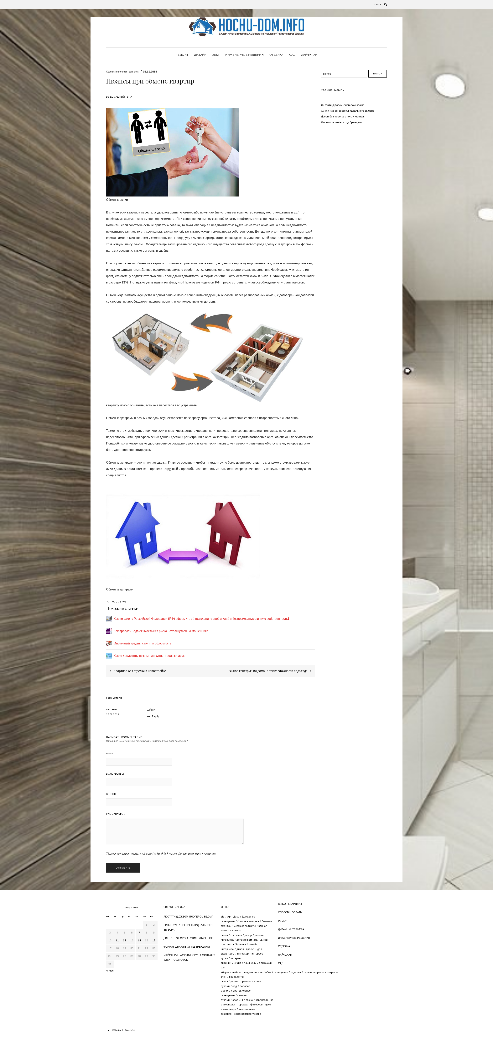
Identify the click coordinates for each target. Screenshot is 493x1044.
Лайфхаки (309, 55)
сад (234, 986)
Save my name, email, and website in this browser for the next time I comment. (163, 854)
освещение (281, 972)
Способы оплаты (290, 912)
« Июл (110, 970)
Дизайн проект (207, 55)
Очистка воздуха (248, 921)
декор (248, 935)
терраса (242, 1004)
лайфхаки (250, 963)
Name (109, 753)
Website (111, 794)
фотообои (256, 1004)
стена (249, 1000)
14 (139, 940)
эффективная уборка (247, 1014)
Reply (155, 716)
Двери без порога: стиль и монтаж (342, 116)
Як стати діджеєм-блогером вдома (342, 105)
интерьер (243, 953)
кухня (237, 963)
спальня (237, 1000)
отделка (296, 972)
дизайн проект (245, 949)
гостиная (236, 935)
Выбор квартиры (290, 904)
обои (268, 972)
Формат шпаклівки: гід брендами (341, 122)
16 (153, 940)
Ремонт (181, 55)
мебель (236, 972)
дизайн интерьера (291, 929)
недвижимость (253, 972)
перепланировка (314, 972)
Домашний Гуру (121, 96)
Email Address (115, 773)
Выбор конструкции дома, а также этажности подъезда (268, 671)
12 (124, 940)
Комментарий (116, 814)
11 (117, 940)
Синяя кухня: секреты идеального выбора (347, 111)
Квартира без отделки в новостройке (139, 671)
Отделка (276, 55)
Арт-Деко (233, 916)
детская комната (247, 940)
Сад (292, 55)
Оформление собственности (122, 71)
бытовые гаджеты (244, 926)
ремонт (235, 981)
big (223, 916)
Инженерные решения (244, 55)
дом (232, 953)
